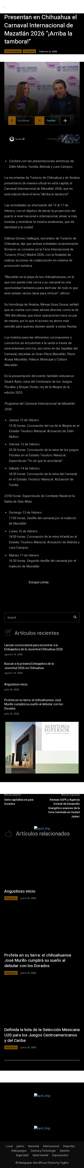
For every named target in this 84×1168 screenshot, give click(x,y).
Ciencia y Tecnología (43, 1150)
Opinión (65, 1150)
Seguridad (22, 1155)
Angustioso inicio (16, 684)
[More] (65, 120)
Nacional (33, 1146)
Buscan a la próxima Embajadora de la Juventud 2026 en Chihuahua (29, 666)
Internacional (51, 1146)
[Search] (75, 617)
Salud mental (40, 1155)
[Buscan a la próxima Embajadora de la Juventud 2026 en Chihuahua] (73, 668)
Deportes (11, 898)
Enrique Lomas (39, 582)
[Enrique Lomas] (14, 590)
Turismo (29, 51)
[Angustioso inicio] (73, 686)
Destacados (13, 51)
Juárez (20, 1146)
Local (9, 1146)
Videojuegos (18, 1150)
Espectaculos (60, 1155)
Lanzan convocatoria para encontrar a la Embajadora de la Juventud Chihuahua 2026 (33, 647)
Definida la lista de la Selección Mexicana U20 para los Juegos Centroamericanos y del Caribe (42, 1035)
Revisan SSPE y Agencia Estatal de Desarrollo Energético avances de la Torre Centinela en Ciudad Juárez (64, 808)
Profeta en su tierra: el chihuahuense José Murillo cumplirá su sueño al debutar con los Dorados (33, 704)
